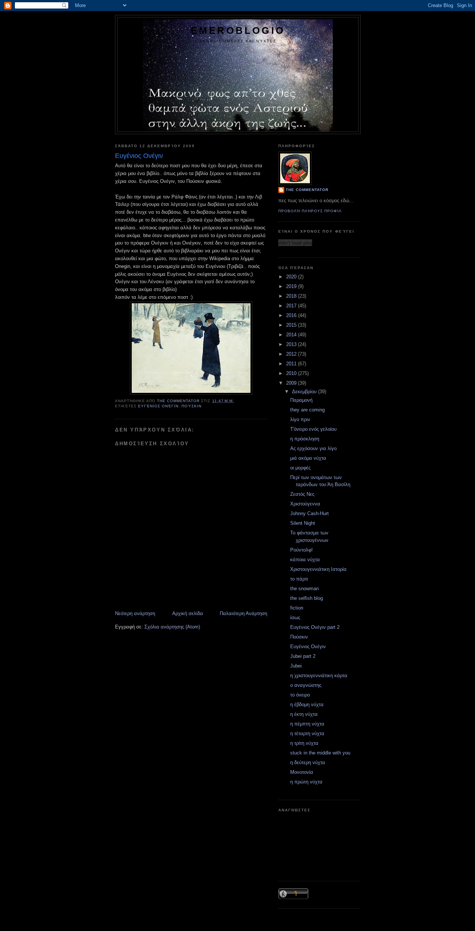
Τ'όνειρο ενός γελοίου (313, 429)
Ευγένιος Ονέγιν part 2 (315, 627)
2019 (292, 286)
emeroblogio (238, 30)
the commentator (307, 190)
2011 (292, 363)
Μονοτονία (301, 772)
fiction (296, 608)
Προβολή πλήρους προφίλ (310, 211)
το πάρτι (299, 579)
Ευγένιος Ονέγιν (158, 406)
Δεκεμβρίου (305, 391)
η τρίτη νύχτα (304, 743)
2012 (292, 354)
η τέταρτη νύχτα (307, 733)
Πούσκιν (299, 637)
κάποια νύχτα (305, 559)
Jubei (296, 666)
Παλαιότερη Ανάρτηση (243, 613)
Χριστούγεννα (305, 504)
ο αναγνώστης (305, 685)
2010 (292, 373)
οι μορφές (300, 468)
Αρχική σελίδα (187, 613)
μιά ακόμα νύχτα (308, 458)
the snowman (304, 588)
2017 (292, 305)
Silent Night (302, 523)
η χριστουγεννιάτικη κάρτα (318, 675)
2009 (292, 383)
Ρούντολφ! (301, 550)
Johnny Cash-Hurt (309, 513)
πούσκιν (191, 406)
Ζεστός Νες (302, 494)
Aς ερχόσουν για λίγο (313, 448)
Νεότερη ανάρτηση (135, 613)
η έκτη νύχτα (304, 714)
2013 (292, 344)
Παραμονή (301, 400)
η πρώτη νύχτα (306, 782)
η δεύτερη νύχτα (307, 762)
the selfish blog (306, 598)
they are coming (307, 410)
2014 (292, 334)
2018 (292, 296)
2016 (292, 315)
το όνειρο (300, 695)
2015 (292, 325)
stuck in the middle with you (320, 753)
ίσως (295, 617)
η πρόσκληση (304, 439)
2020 (292, 276)
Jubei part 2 (302, 656)
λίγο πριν (300, 419)
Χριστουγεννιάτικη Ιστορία (318, 569)
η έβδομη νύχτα (307, 704)
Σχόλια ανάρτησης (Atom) (172, 627)
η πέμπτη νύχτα (307, 724)
